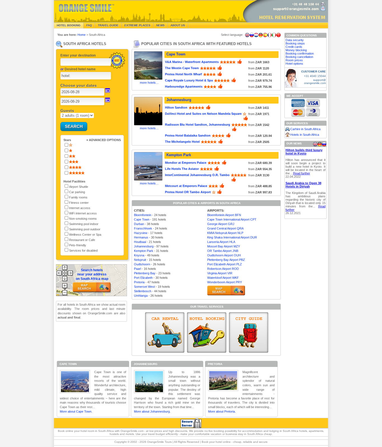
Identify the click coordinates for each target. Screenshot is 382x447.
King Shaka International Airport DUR (232, 237)
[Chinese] (278, 35)
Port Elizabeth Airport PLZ (224, 264)
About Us (178, 25)
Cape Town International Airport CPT (231, 219)
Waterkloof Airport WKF (223, 277)
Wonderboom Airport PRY (224, 282)
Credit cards (294, 46)
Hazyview (140, 233)
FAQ (89, 25)
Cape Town (175, 54)
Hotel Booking (69, 25)
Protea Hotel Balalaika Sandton (188, 135)
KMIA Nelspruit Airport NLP (225, 233)
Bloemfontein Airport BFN (224, 215)
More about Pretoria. (222, 411)
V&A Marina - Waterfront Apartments (192, 62)
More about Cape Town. (76, 411)
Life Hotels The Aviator (182, 168)
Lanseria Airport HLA (221, 242)
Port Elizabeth (143, 277)
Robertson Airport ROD (223, 268)
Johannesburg (178, 100)
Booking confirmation (300, 53)
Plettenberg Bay (144, 273)
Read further (301, 173)
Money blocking (296, 50)
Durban (139, 224)
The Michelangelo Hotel (182, 141)
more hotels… (149, 82)
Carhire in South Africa (305, 129)
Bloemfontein (142, 215)
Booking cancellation (299, 56)
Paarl (137, 268)
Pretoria (139, 282)
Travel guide (108, 25)
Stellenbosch (142, 291)
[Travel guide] (248, 332)
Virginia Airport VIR (219, 273)
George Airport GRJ (220, 224)
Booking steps (295, 43)
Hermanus (141, 237)
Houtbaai (140, 242)
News (160, 25)
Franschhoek (143, 228)
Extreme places (137, 25)
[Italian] (274, 35)
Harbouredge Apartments (183, 86)
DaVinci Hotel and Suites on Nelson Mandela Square (203, 113)
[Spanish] (265, 35)
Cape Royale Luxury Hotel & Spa (189, 80)
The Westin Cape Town (182, 68)
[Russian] (251, 35)
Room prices (294, 60)
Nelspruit (140, 259)
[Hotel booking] (206, 332)
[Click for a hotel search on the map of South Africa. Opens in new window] (226, 290)
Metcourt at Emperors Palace (186, 186)
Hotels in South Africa (304, 134)
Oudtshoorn (142, 264)
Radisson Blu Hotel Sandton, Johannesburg (197, 124)
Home (81, 34)
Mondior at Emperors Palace (185, 162)
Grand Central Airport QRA (225, 228)
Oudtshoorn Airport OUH (224, 255)
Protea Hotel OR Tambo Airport (188, 192)
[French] (269, 35)
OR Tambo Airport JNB (222, 250)
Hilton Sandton (176, 107)
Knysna (139, 255)
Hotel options (294, 63)
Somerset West (144, 286)
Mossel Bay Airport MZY (223, 246)
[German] (260, 35)
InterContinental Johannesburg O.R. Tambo (197, 175)
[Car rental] (164, 332)
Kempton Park (178, 155)
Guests (67, 110)
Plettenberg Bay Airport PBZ (226, 259)
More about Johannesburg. (152, 411)
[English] (247, 35)
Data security (295, 40)
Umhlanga (141, 295)
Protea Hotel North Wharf (183, 74)
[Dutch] (256, 35)
